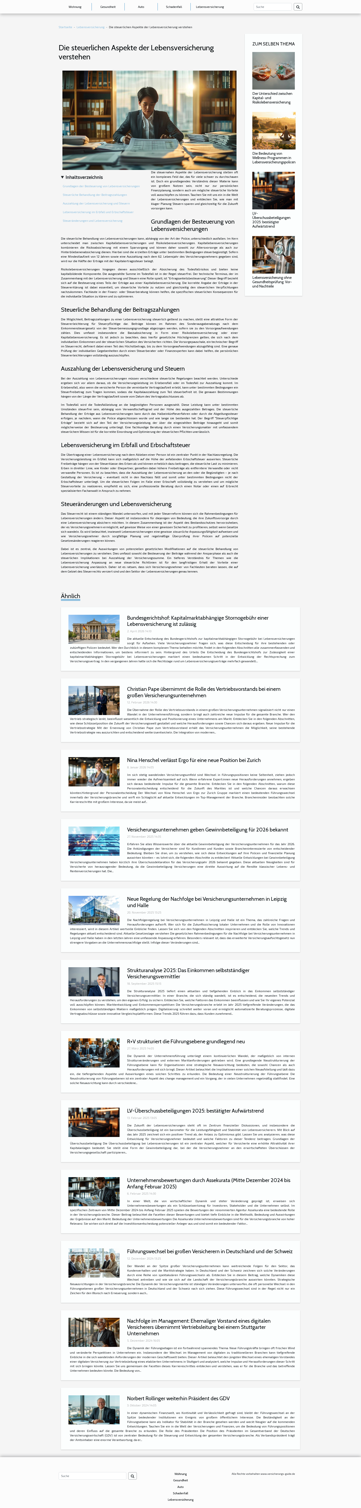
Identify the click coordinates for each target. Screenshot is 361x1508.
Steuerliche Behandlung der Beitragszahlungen (95, 194)
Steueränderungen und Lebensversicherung (92, 220)
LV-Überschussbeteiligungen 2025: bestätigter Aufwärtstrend (271, 220)
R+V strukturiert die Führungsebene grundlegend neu (186, 1041)
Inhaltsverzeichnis (84, 177)
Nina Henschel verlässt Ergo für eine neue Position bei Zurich (194, 760)
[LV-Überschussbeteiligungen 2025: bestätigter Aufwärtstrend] (273, 190)
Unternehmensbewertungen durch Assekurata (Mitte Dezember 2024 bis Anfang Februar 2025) (208, 1183)
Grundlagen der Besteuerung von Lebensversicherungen (101, 186)
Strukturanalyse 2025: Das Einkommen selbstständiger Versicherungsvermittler (188, 973)
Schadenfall (174, 6)
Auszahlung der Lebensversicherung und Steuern (96, 203)
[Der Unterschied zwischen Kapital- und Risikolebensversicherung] (273, 70)
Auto (141, 6)
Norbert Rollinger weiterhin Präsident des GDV (178, 1398)
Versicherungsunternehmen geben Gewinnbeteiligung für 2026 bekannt (207, 829)
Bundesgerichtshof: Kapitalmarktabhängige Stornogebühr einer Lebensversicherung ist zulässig (197, 621)
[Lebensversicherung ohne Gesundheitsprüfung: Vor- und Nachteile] (273, 254)
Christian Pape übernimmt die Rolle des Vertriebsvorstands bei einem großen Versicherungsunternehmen (204, 692)
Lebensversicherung (210, 6)
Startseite (65, 27)
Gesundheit (108, 6)
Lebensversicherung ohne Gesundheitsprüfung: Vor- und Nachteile (272, 281)
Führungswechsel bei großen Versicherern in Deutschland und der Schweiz (210, 1251)
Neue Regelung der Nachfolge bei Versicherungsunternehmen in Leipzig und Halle (207, 902)
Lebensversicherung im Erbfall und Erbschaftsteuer (98, 212)
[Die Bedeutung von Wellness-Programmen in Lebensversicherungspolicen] (274, 130)
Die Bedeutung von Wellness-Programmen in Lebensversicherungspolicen (274, 157)
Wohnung (75, 6)
